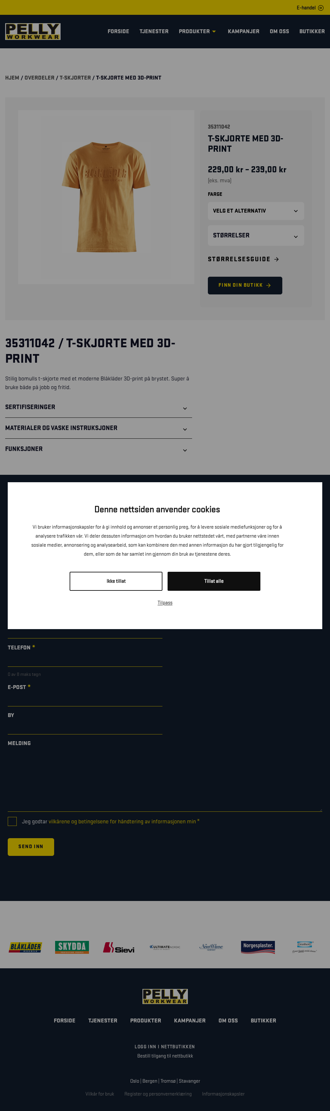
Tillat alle (214, 581)
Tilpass (165, 603)
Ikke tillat (116, 581)
